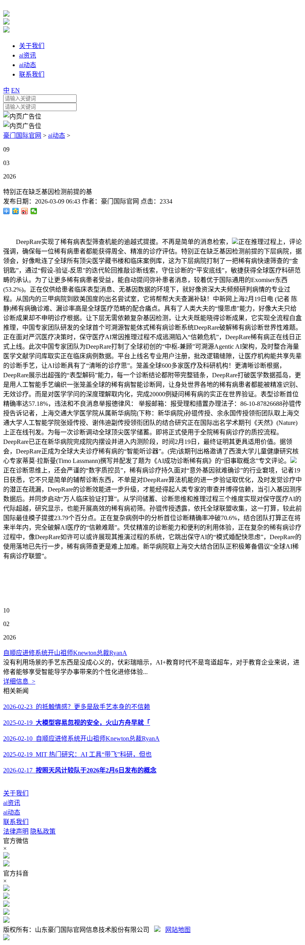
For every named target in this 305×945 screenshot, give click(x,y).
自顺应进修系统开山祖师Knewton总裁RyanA (65, 652)
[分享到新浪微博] (24, 211)
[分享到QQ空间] (15, 211)
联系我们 (16, 821)
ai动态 (56, 135)
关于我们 (16, 793)
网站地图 (178, 929)
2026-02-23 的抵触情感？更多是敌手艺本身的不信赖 (76, 706)
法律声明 (16, 831)
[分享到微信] (34, 211)
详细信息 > (19, 681)
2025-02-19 (76, 722)
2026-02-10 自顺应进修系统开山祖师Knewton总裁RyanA (81, 738)
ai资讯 (11, 802)
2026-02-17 (79, 770)
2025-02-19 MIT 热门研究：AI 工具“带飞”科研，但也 (77, 754)
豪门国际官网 (22, 135)
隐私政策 (43, 831)
